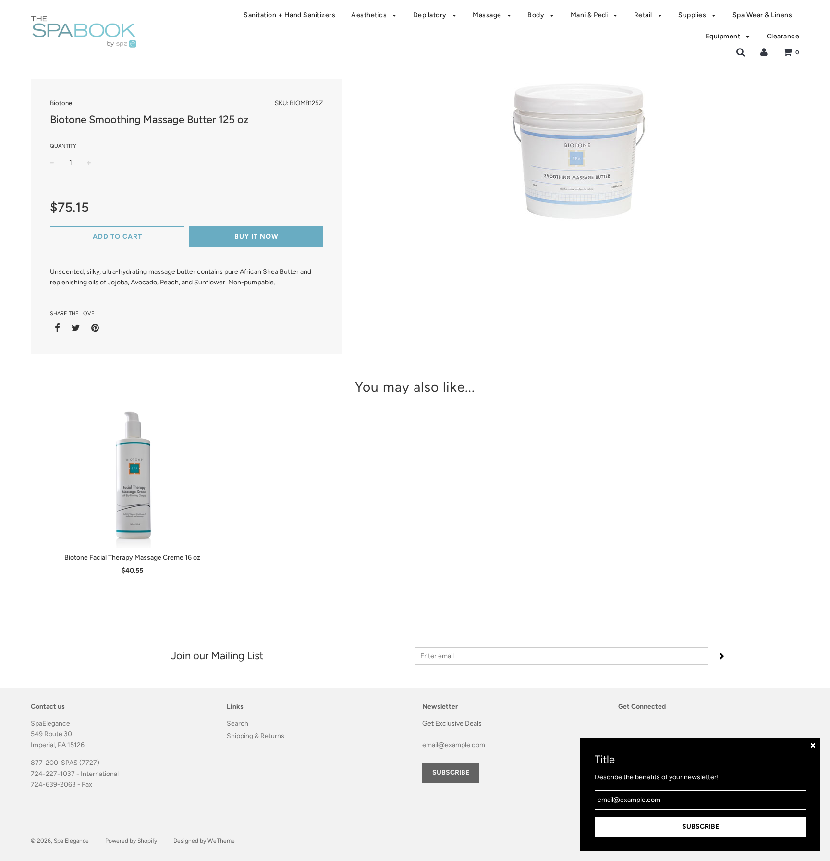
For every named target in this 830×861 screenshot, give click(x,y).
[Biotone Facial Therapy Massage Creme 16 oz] (132, 476)
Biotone (61, 103)
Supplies (693, 15)
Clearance (783, 36)
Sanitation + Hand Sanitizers (289, 15)
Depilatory (431, 15)
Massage (488, 15)
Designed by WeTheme (204, 840)
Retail (644, 15)
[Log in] (764, 52)
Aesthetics (370, 15)
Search (237, 723)
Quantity (63, 146)
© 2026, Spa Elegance (60, 840)
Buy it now (256, 237)
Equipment (724, 36)
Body (536, 15)
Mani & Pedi (590, 15)
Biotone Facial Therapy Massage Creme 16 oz (132, 558)
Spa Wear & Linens (762, 15)
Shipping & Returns (255, 736)
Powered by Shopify (131, 840)
